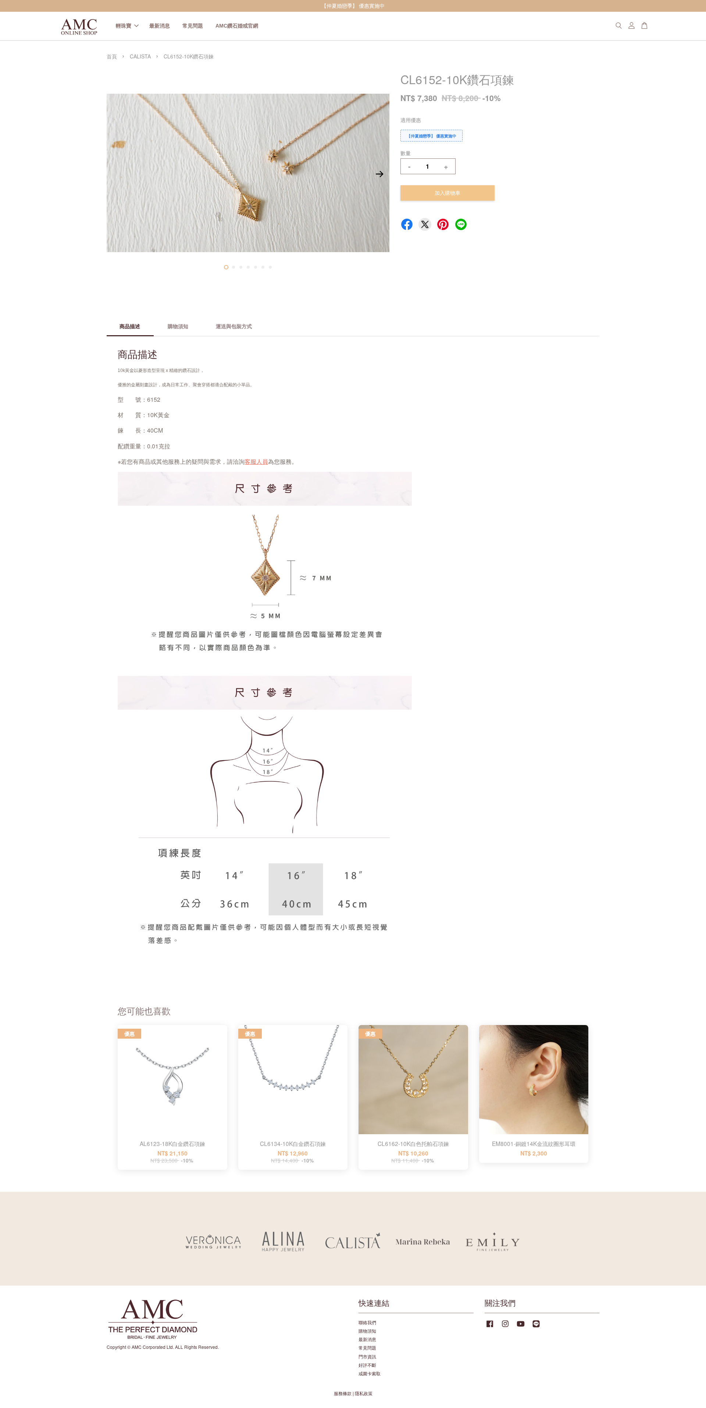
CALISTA (140, 56)
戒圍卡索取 (370, 1373)
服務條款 (343, 1393)
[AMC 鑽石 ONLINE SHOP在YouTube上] (521, 1327)
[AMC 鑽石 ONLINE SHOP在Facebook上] (490, 1327)
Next (379, 174)
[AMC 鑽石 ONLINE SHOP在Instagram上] (505, 1327)
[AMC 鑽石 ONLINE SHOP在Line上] (536, 1327)
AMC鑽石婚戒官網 (236, 26)
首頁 (112, 56)
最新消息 (159, 26)
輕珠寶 (123, 26)
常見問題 (192, 26)
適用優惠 (410, 119)
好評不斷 (367, 1365)
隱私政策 (363, 1393)
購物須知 (367, 1331)
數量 (405, 153)
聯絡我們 (367, 1322)
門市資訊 (367, 1356)
